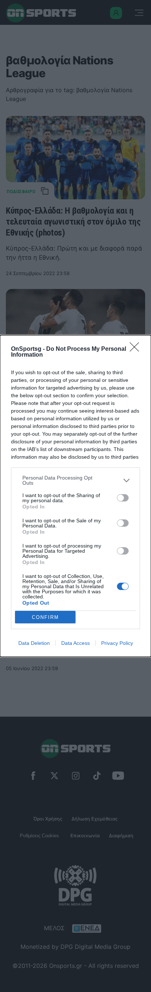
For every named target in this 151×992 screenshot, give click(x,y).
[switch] (123, 497)
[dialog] (75, 496)
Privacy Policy (117, 643)
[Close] (137, 349)
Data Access (75, 643)
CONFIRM (45, 617)
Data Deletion (34, 643)
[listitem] (75, 480)
